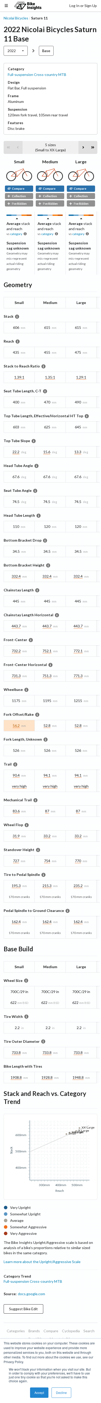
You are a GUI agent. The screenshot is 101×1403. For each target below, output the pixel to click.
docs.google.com (31, 1294)
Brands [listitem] (34, 1331)
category (16, 234)
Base (46, 50)
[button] (8, 147)
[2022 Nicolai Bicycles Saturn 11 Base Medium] (50, 180)
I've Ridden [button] (19, 203)
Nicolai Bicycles (16, 18)
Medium (50, 161)
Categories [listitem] (16, 1331)
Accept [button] (39, 1392)
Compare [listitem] (51, 1331)
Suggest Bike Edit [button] (23, 1309)
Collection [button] (19, 196)
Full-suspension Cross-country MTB (37, 74)
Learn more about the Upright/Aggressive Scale (42, 1261)
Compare (18, 188)
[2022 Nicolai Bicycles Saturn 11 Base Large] (81, 180)
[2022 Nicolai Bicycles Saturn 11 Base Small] (19, 180)
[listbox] (16, 51)
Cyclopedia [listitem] (71, 1331)
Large (80, 161)
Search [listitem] (89, 1331)
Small (19, 161)
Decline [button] (61, 1392)
